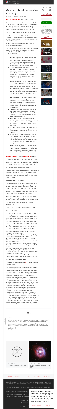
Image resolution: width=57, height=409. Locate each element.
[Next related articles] (30, 338)
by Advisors (16, 3)
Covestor (23, 400)
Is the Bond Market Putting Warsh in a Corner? (47, 84)
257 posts (10, 329)
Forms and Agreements (44, 33)
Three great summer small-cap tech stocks (16, 365)
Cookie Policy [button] (45, 401)
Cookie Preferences (36, 405)
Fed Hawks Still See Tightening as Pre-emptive (47, 93)
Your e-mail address (44, 17)
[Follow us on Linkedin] (50, 7)
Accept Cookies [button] (48, 405)
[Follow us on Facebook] (43, 7)
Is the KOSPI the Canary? (46, 102)
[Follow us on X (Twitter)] (46, 7)
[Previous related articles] (27, 338)
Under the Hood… (47, 52)
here (26, 262)
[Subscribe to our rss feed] (50, 10)
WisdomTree (10, 16)
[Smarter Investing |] (12, 2)
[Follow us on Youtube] (43, 10)
